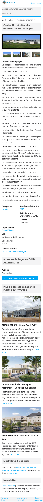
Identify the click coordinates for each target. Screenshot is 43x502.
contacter (12, 473)
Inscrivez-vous (8, 485)
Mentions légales (4, 499)
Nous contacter (38, 499)
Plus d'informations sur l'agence (20, 278)
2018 (22, 209)
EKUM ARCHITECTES (25, 20)
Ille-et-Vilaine (7, 230)
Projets (10, 20)
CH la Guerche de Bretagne (14, 251)
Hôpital (5, 209)
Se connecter (36, 3)
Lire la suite (7, 403)
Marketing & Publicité (22, 499)
